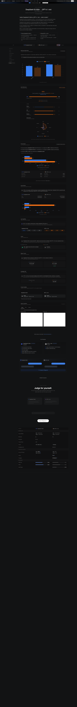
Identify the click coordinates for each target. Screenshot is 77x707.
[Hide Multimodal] (33, 436)
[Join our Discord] (37, 1)
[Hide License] (33, 444)
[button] (33, 45)
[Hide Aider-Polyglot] (33, 467)
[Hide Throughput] (33, 457)
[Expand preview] (41, 314)
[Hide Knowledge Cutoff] (33, 447)
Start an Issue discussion (48, 334)
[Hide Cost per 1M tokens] (33, 452)
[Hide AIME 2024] (33, 462)
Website (29, 307)
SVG (26, 307)
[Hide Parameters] (33, 439)
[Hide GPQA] (33, 464)
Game (22, 307)
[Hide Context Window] (33, 433)
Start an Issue (48, 180)
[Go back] (13, 45)
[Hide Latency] (33, 455)
